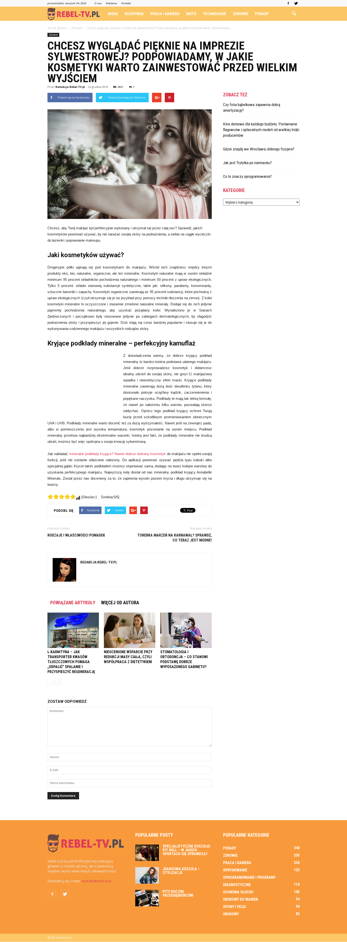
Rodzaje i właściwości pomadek (76, 535)
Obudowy (231, 914)
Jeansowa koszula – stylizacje (181, 871)
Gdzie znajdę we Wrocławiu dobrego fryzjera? (258, 149)
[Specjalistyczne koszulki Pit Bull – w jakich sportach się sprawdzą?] (147, 852)
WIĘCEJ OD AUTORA (120, 602)
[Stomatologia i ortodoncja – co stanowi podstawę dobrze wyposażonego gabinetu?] (186, 630)
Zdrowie (240, 13)
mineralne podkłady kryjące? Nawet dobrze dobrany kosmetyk (117, 454)
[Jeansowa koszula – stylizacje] (147, 875)
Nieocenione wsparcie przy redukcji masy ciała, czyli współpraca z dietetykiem (128, 657)
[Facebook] (288, 3)
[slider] (61, 496)
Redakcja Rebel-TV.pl (70, 87)
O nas (98, 3)
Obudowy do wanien (240, 899)
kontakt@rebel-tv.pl (96, 881)
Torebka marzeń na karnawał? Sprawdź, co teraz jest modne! (174, 537)
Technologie (214, 13)
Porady (262, 13)
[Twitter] (296, 3)
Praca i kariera (165, 13)
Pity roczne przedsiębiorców (178, 893)
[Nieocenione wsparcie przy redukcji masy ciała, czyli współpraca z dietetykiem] (129, 630)
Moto (191, 13)
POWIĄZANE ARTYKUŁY (72, 602)
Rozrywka (134, 13)
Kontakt (126, 3)
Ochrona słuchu (238, 892)
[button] (294, 13)
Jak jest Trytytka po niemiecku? (247, 162)
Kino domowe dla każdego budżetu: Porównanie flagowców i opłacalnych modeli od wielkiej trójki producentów (261, 130)
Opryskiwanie (235, 870)
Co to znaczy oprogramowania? (247, 176)
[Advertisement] (82, 384)
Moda (113, 13)
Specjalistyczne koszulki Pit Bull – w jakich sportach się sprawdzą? (186, 850)
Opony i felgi (234, 906)
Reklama (111, 3)
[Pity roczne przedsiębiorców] (147, 898)
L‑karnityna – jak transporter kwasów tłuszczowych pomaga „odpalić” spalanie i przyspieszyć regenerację (71, 662)
